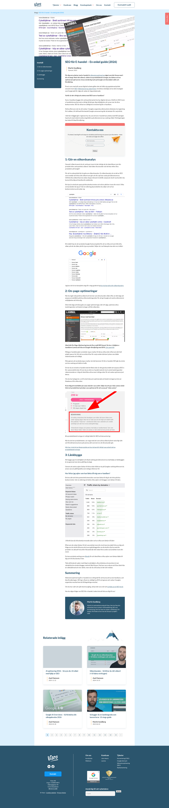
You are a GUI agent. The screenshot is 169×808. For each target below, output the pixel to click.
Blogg (76, 5)
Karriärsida (88, 758)
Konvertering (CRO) (123, 758)
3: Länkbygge (41, 74)
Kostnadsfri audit (124, 5)
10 (89, 735)
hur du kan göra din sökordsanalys (112, 286)
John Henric (105, 758)
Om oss (99, 5)
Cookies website (51, 792)
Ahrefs (87, 556)
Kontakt (107, 5)
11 (94, 735)
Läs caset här (110, 347)
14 (110, 735)
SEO (75, 89)
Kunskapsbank (86, 5)
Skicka (95, 151)
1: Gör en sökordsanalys (44, 66)
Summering (40, 79)
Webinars (88, 761)
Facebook (52, 766)
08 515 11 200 (53, 788)
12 (100, 735)
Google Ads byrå (122, 761)
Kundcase (67, 5)
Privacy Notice (61, 792)
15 (116, 735)
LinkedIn (49, 766)
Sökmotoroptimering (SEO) (123, 764)
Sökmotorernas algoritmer (87, 89)
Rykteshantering (122, 767)
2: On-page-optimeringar (44, 71)
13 (105, 735)
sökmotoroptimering (97, 75)
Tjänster (56, 5)
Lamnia (103, 761)
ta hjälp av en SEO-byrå (115, 587)
